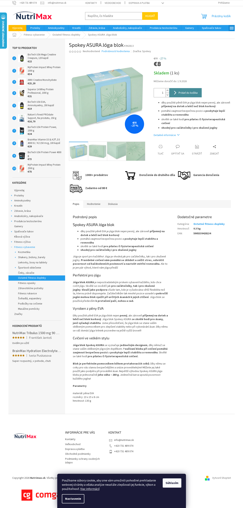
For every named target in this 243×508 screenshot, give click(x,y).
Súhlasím (172, 483)
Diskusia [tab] (113, 204)
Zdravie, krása (22, 211)
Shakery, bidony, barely (31, 257)
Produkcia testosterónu (28, 221)
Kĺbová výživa (22, 237)
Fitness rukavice (27, 293)
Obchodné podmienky (78, 454)
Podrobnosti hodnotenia (116, 51)
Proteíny (19, 196)
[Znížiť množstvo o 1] (167, 95)
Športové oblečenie (29, 268)
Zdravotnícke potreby (30, 288)
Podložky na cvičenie (30, 304)
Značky (18, 314)
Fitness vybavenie (24, 247)
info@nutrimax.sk (124, 440)
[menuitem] (17, 28)
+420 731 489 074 (123, 446)
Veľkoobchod (113, 3)
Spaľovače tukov (24, 232)
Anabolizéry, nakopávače (28, 216)
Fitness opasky (27, 283)
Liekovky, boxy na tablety (32, 262)
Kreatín (18, 206)
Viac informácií (90, 489)
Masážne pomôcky (29, 309)
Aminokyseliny (22, 201)
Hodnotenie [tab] (93, 204)
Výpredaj (19, 190)
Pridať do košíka (188, 92)
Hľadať (150, 16)
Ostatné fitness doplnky (32, 278)
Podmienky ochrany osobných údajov (82, 461)
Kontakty (91, 3)
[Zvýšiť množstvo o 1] (167, 90)
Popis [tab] (76, 204)
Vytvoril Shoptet (221, 478)
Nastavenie (73, 499)
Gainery (18, 226)
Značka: (142, 51)
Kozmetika (24, 252)
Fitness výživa (22, 242)
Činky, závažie (26, 273)
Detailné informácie (165, 135)
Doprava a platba (139, 3)
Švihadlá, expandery (29, 298)
